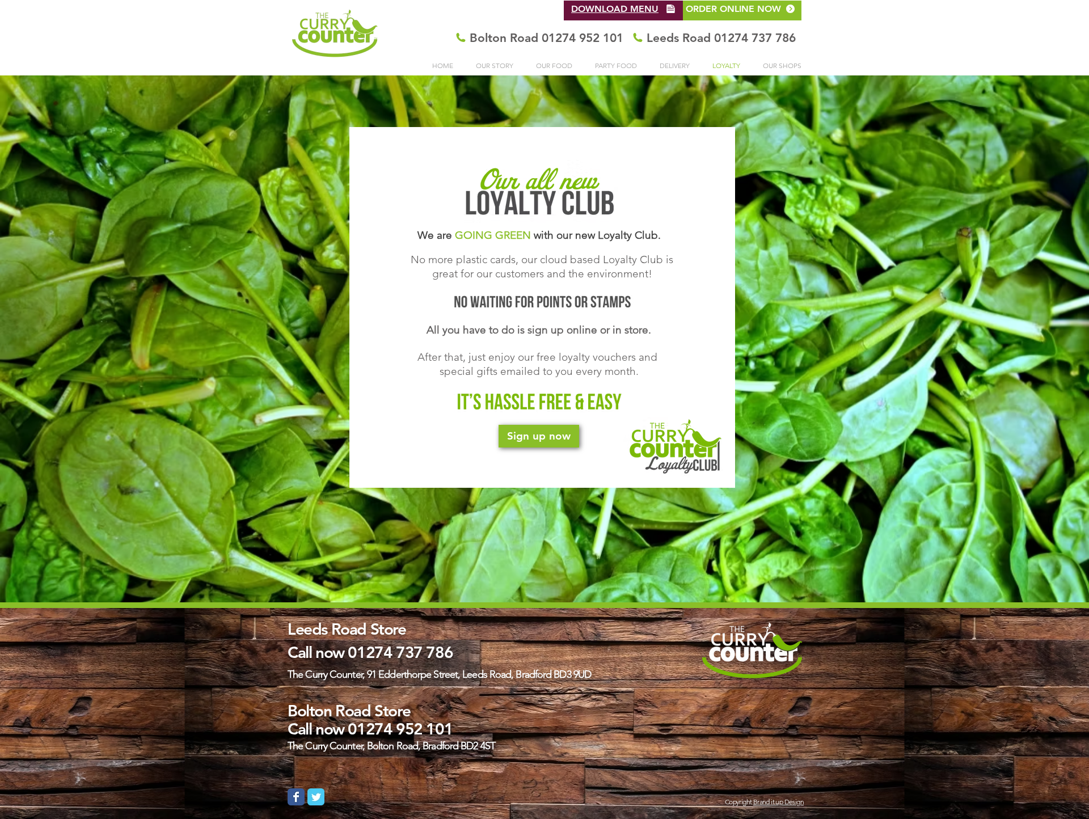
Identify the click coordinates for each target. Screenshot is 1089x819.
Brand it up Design (778, 801)
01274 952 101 (400, 728)
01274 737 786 (400, 652)
